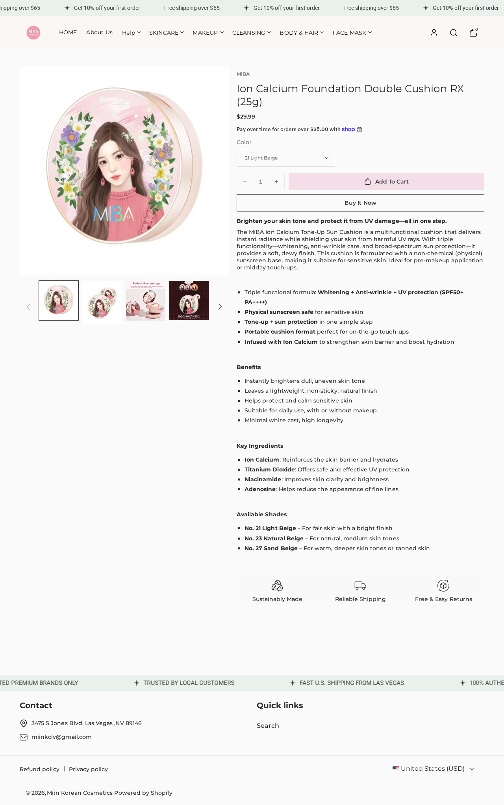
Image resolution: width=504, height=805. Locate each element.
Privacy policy (88, 769)
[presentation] (124, 170)
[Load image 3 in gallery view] (145, 301)
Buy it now (360, 202)
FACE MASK (350, 32)
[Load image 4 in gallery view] (189, 300)
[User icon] (434, 32)
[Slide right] (220, 306)
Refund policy (39, 769)
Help (128, 32)
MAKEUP (205, 32)
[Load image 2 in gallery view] (102, 302)
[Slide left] (28, 306)
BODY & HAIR (299, 32)
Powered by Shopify (143, 792)
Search (268, 725)
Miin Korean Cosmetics (80, 792)
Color (244, 142)
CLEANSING (249, 32)
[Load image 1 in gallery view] (58, 300)
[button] (131, 32)
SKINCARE (164, 32)
